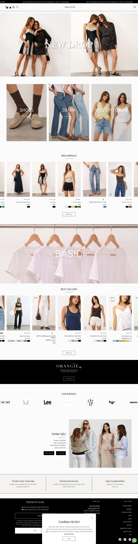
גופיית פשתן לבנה (90, 336)
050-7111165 (92, 508)
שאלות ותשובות (127, 506)
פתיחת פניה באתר (94, 506)
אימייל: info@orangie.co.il (92, 513)
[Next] (12, 179)
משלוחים (129, 509)
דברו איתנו (96, 501)
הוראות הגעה (49, 453)
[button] (17, 7)
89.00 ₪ (42, 204)
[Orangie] (70, 7)
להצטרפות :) (69, 379)
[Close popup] (92, 518)
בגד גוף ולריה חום (90, 202)
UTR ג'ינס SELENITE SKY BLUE (61, 202)
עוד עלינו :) (61, 453)
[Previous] (126, 179)
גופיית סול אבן (40, 202)
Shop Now (110, 116)
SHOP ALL (69, 214)
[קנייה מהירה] (23, 194)
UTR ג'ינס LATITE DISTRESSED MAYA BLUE (110, 336)
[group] (69, 185)
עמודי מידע (128, 501)
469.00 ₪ (68, 204)
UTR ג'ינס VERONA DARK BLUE (112, 202)
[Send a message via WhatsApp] (134, 540)
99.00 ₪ (42, 338)
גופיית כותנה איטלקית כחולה (36, 336)
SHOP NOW (68, 72)
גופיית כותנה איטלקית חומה (62, 336)
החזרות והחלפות (127, 512)
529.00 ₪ (119, 204)
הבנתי (69, 539)
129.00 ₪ (93, 204)
